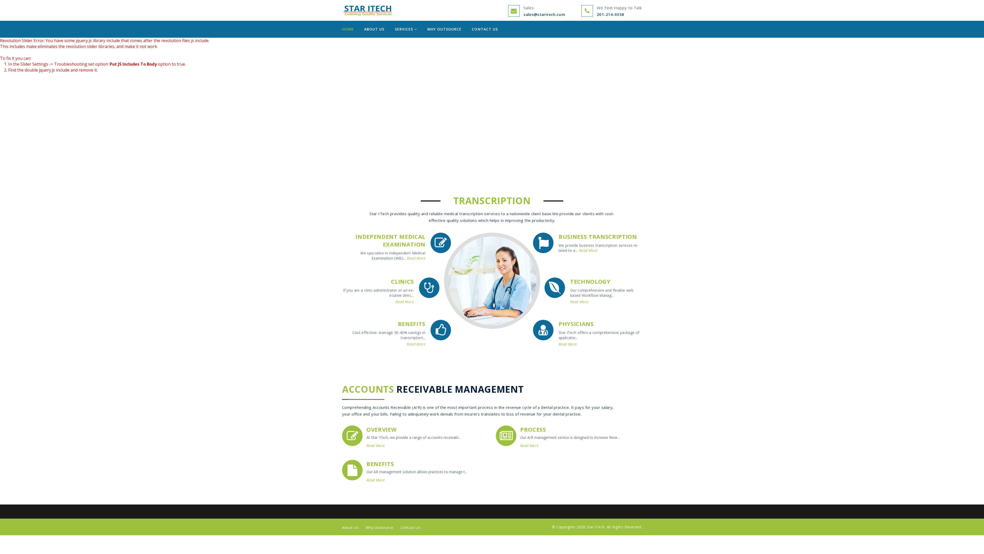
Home (348, 29)
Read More (416, 258)
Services (404, 29)
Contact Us (485, 29)
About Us (374, 29)
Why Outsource (444, 29)
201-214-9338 (610, 14)
